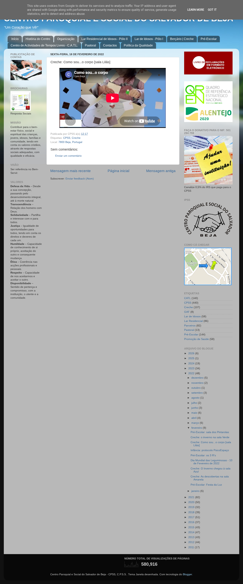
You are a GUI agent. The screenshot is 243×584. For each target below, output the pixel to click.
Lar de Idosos (192, 316)
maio (194, 412)
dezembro (197, 377)
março (195, 422)
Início (15, 39)
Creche (76, 137)
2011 (191, 547)
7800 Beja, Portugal (70, 142)
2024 (191, 363)
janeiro (195, 491)
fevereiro (197, 427)
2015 (191, 527)
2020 (191, 502)
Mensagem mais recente (70, 171)
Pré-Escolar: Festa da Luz (206, 484)
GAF (187, 311)
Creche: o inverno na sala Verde (210, 437)
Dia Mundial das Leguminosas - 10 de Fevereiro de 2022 (211, 462)
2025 (191, 358)
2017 (191, 517)
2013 (191, 537)
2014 (191, 532)
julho (194, 402)
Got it (212, 9)
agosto (195, 397)
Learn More (195, 9)
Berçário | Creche (182, 39)
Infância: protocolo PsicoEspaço (210, 450)
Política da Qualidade (138, 45)
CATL (187, 298)
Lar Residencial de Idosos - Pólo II (104, 39)
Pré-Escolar (209, 39)
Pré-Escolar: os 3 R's (203, 455)
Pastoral (90, 45)
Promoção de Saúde (196, 339)
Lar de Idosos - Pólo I (149, 39)
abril (194, 417)
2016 (191, 522)
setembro (197, 392)
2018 (191, 512)
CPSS (66, 137)
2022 (191, 373)
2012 (191, 542)
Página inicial (118, 171)
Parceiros (190, 325)
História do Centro (38, 39)
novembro (197, 382)
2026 (191, 353)
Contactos (110, 45)
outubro (196, 387)
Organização (65, 39)
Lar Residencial (193, 321)
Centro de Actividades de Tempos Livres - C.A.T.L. (44, 45)
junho (195, 407)
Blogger (187, 574)
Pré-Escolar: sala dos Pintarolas (210, 432)
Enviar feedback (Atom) (79, 178)
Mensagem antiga (161, 171)
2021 (191, 497)
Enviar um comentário (68, 155)
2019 (191, 507)
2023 (191, 368)
